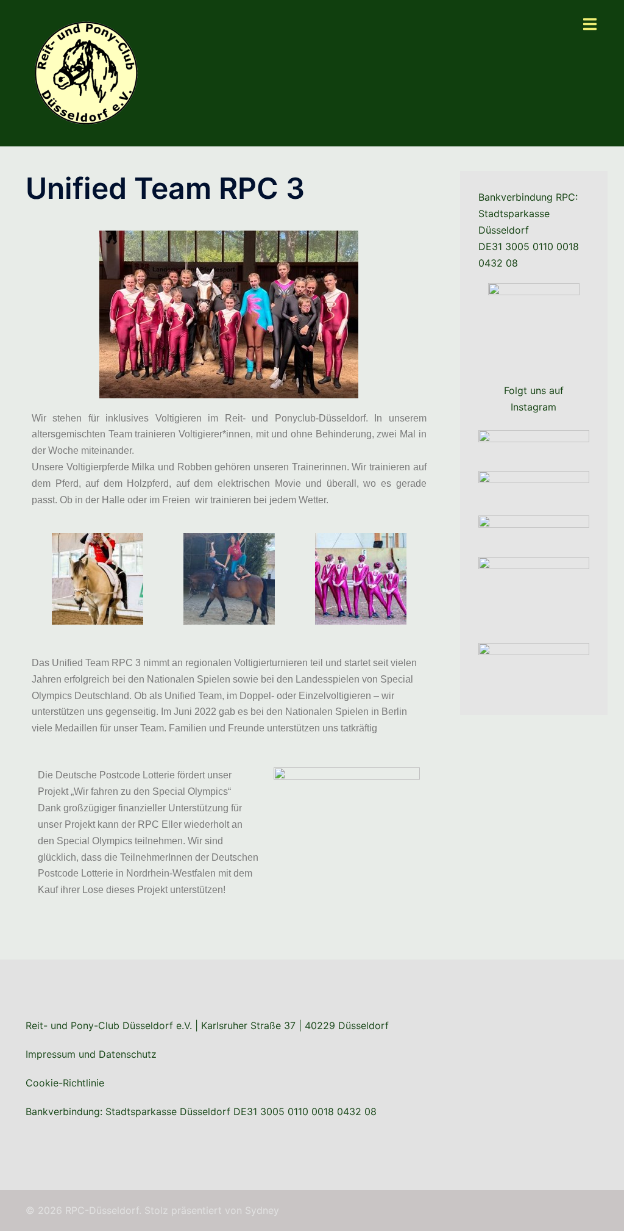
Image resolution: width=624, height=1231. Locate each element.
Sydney (262, 1210)
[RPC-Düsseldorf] (86, 72)
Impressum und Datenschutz (91, 1054)
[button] (43, 578)
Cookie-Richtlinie (65, 1083)
